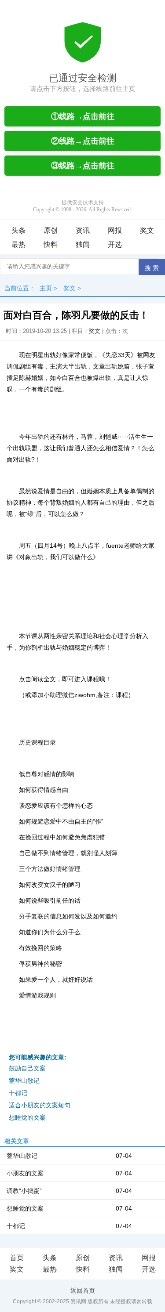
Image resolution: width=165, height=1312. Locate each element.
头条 (18, 230)
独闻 (83, 244)
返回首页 (82, 1290)
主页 (46, 288)
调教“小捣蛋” (24, 1190)
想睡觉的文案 (27, 1117)
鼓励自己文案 (27, 1068)
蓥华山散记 (24, 1080)
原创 (51, 230)
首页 (17, 1257)
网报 (115, 230)
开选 (115, 244)
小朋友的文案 (25, 1173)
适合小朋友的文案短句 (39, 1105)
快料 (51, 244)
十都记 (18, 1092)
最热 (18, 244)
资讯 (83, 230)
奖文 (147, 230)
